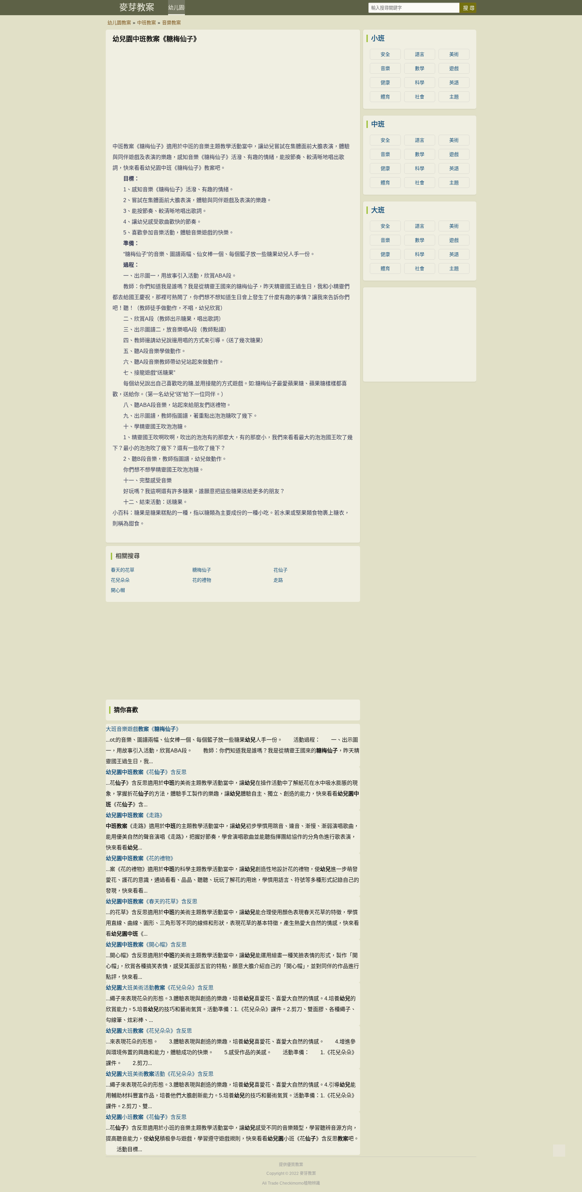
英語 (454, 82)
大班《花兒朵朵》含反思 (149, 1031)
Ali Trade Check (276, 1183)
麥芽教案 (136, 7)
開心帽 (118, 590)
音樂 (385, 68)
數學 (419, 68)
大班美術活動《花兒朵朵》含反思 (160, 988)
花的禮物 (201, 580)
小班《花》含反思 (146, 1117)
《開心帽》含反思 (146, 944)
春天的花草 (122, 570)
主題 (454, 96)
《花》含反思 (146, 772)
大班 (378, 210)
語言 (419, 54)
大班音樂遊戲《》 (143, 729)
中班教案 (146, 22)
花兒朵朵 (120, 580)
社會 (419, 96)
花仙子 (280, 570)
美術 (454, 54)
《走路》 (135, 815)
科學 (419, 82)
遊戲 (454, 68)
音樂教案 (171, 22)
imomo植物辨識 (305, 1183)
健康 (385, 82)
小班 (378, 38)
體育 (385, 96)
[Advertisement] (232, 94)
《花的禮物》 (141, 858)
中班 (378, 124)
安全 (385, 54)
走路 (278, 580)
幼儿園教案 (176, 7)
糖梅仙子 (201, 570)
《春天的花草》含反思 (151, 901)
